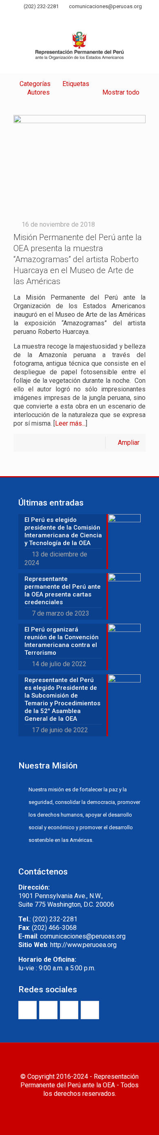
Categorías (35, 84)
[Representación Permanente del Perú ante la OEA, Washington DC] (79, 48)
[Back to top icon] (79, 1059)
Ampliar (128, 442)
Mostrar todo (120, 92)
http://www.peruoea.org (83, 945)
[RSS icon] (100, 17)
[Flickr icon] (90, 17)
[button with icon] (27, 1010)
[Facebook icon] (59, 17)
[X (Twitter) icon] (69, 17)
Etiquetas (75, 84)
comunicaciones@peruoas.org (105, 6)
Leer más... (70, 423)
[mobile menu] (148, 40)
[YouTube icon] (80, 17)
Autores (38, 92)
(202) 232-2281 (41, 6)
